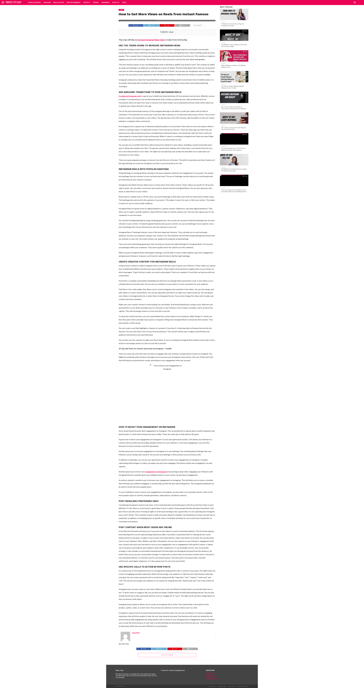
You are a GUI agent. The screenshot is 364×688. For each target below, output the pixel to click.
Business (106, 2)
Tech (124, 2)
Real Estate (58, 2)
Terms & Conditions (212, 678)
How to (115, 2)
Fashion (47, 2)
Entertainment (74, 2)
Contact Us (209, 673)
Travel (96, 2)
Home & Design (34, 2)
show (171, 32)
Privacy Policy (210, 675)
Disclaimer (209, 677)
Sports (86, 2)
